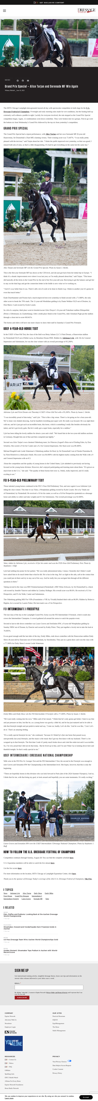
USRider (7, 1070)
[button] (17, 80)
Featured (7, 925)
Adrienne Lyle (68, 338)
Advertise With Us (10, 1020)
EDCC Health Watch (11, 1077)
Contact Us (12, 1060)
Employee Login (10, 1027)
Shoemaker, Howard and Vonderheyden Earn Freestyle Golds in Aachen (30, 928)
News (6, 912)
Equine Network (10, 1016)
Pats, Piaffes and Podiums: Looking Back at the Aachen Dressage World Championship (31, 915)
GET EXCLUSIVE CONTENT (52, 3)
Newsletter (8, 1023)
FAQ (10, 1067)
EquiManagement (58, 1023)
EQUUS (55, 1020)
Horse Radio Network (12, 1088)
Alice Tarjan (51, 134)
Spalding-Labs (9, 1074)
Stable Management (59, 1030)
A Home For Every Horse (13, 1081)
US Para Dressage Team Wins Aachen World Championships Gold (31, 940)
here (71, 858)
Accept (86, 1097)
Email (18, 983)
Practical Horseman (59, 1016)
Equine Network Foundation (14, 1085)
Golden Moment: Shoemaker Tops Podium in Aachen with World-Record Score (31, 951)
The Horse (56, 1027)
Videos (11, 1063)
